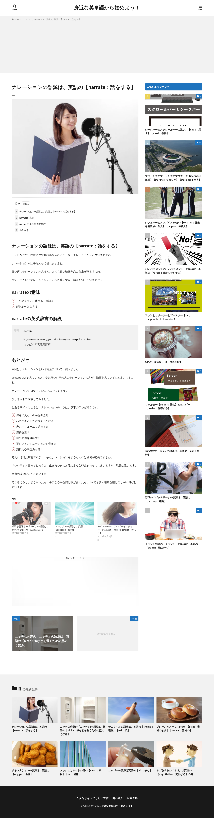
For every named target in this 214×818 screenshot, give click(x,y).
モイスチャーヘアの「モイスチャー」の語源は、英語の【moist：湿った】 (116, 529)
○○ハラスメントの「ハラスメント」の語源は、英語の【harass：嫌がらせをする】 (173, 270)
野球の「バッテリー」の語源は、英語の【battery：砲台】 (167, 499)
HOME (18, 19)
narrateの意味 (25, 217)
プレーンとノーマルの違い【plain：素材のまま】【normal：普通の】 (178, 728)
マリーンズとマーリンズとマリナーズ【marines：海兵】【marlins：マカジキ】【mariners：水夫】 (173, 177)
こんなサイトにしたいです (92, 798)
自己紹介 (117, 798)
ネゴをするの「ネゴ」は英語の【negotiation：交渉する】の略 (174, 772)
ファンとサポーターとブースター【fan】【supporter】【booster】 (168, 317)
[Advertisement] (107, 46)
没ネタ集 (132, 798)
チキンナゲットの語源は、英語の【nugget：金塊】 (30, 772)
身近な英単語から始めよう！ (107, 7)
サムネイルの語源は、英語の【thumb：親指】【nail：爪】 (131, 728)
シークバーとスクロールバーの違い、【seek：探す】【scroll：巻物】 (173, 131)
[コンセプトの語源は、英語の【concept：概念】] (74, 513)
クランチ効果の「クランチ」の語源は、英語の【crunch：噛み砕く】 (171, 545)
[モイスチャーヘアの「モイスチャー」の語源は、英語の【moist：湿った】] (117, 513)
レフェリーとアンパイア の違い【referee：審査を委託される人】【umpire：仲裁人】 (172, 224)
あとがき (22, 230)
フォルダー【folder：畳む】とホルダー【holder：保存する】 (167, 406)
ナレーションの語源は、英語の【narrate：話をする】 (56, 19)
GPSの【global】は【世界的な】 (163, 361)
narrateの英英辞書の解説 (31, 223)
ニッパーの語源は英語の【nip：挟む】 (130, 770)
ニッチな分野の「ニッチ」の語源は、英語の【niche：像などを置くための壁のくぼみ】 (82, 730)
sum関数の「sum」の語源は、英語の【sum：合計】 (172, 452)
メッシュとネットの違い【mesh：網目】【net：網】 (80, 772)
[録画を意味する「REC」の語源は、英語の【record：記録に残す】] (31, 513)
